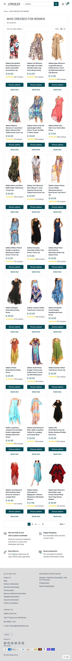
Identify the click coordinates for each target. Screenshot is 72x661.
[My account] (63, 4)
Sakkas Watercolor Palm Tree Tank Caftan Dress (57, 128)
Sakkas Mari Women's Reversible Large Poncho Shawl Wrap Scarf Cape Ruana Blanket (57, 494)
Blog (5, 581)
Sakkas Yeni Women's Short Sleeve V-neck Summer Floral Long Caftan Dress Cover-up (35, 189)
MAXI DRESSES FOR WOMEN (19, 11)
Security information (11, 600)
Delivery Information (11, 584)
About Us (7, 578)
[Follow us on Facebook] (5, 643)
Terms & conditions (11, 603)
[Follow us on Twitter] (8, 643)
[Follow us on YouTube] (19, 643)
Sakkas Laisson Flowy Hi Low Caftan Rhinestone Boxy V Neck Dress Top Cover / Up (57, 190)
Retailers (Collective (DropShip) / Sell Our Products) (53, 579)
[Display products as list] (64, 29)
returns (14, 554)
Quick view (14, 90)
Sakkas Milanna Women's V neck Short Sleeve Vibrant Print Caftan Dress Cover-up (14, 129)
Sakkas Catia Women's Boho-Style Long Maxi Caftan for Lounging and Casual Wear (35, 431)
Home (6, 11)
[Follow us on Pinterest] (15, 643)
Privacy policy (9, 590)
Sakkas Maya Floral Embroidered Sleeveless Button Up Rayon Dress (56, 251)
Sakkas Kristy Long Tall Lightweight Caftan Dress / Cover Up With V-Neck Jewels (35, 129)
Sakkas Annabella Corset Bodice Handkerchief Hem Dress (55, 311)
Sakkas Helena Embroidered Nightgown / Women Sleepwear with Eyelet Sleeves (35, 494)
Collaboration (44, 583)
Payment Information (11, 587)
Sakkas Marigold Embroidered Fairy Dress (12, 310)
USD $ (7, 634)
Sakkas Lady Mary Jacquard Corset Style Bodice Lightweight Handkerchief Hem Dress (14, 432)
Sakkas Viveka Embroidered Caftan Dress (13, 370)
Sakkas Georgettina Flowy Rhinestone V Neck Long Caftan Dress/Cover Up (13, 66)
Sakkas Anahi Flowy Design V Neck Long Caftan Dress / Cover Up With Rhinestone (35, 371)
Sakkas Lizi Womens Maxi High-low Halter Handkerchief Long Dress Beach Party (35, 66)
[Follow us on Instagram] (12, 643)
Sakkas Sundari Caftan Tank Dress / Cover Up (57, 369)
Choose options (14, 85)
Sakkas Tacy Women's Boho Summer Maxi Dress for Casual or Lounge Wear (14, 493)
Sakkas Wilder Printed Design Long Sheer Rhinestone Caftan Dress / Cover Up (14, 251)
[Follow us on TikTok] (23, 643)
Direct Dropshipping (46, 586)
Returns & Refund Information (15, 593)
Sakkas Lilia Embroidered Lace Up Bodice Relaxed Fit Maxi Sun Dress (57, 431)
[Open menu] (5, 4)
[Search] (56, 4)
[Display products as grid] (61, 29)
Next (61, 524)
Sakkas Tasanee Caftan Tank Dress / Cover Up (35, 309)
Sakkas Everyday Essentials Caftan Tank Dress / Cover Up (35, 250)
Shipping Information (11, 597)
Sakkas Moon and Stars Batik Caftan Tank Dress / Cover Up (14, 188)
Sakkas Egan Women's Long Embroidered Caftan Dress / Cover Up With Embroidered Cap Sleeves (57, 67)
